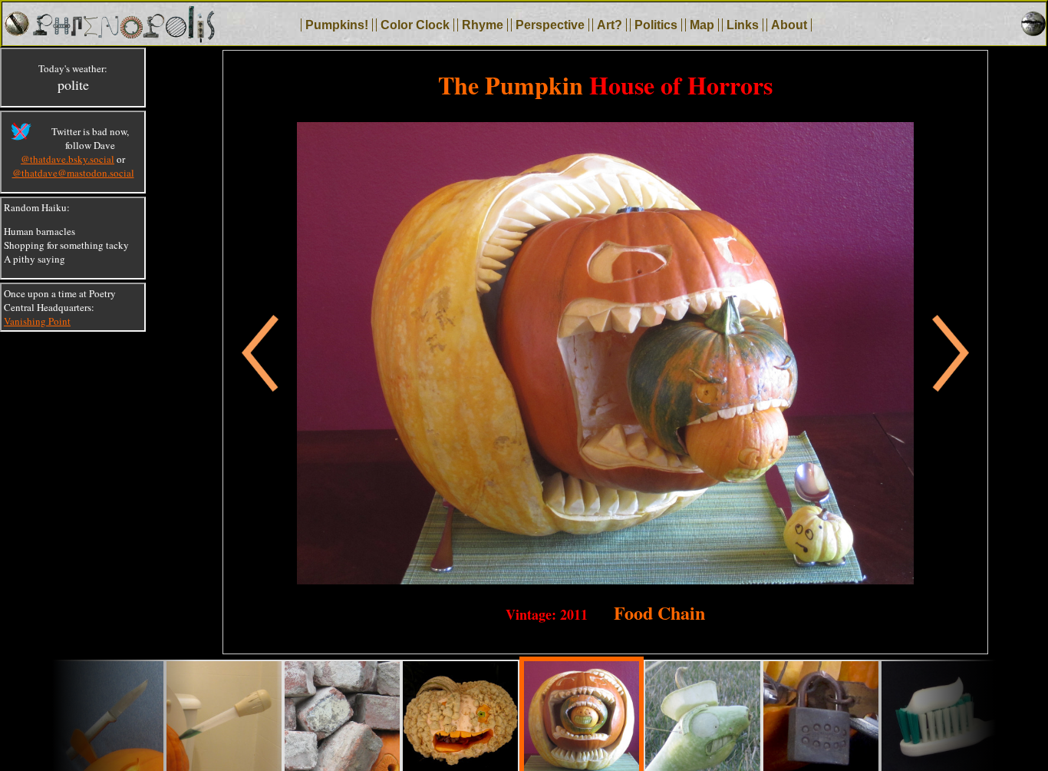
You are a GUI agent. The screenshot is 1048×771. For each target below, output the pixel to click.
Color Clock (415, 24)
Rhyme (482, 24)
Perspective (550, 24)
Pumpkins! (336, 24)
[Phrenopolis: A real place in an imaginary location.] (123, 38)
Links (743, 24)
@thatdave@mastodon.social (73, 173)
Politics (655, 24)
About (789, 24)
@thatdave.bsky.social (67, 159)
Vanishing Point (37, 321)
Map (702, 24)
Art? (609, 24)
